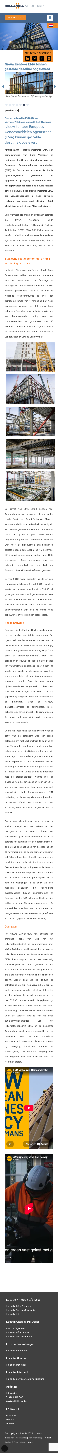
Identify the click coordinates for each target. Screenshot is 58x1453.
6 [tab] (24, 105)
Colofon (39, 1434)
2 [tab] (10, 105)
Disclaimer (9, 1438)
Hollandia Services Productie (20, 1310)
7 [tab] (27, 105)
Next (55, 86)
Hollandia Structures (16, 1350)
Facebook (11, 1415)
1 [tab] (6, 105)
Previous (3, 86)
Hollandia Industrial (16, 1364)
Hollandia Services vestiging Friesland (25, 1379)
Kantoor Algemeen (15, 1328)
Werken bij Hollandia (16, 1401)
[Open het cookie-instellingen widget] (4, 1448)
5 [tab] (20, 105)
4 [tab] (17, 105)
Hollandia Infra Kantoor (18, 1332)
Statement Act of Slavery (23, 1442)
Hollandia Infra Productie (18, 1306)
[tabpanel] (29, 85)
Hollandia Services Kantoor (19, 1336)
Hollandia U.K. (13, 1314)
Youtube (10, 1419)
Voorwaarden (21, 1438)
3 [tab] (13, 105)
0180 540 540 (15, 1397)
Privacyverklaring (35, 1438)
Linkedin (10, 1423)
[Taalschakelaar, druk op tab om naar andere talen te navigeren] (52, 25)
